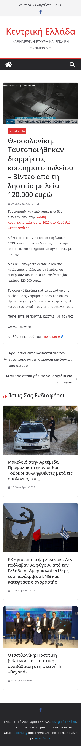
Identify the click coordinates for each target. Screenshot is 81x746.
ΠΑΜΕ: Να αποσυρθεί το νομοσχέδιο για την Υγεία (38, 379)
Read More (52, 336)
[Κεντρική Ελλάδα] (8, 64)
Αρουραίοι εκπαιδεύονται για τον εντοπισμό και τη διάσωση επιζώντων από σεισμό (40, 359)
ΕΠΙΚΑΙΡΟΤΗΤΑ (17, 130)
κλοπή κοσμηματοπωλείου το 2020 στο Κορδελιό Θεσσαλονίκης (39, 222)
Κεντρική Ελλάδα (40, 31)
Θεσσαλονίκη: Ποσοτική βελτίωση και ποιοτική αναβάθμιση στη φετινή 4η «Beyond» (35, 663)
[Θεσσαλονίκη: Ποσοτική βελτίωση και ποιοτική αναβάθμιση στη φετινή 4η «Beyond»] (40, 609)
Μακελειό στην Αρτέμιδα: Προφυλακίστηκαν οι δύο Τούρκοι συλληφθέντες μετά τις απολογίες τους (40, 470)
